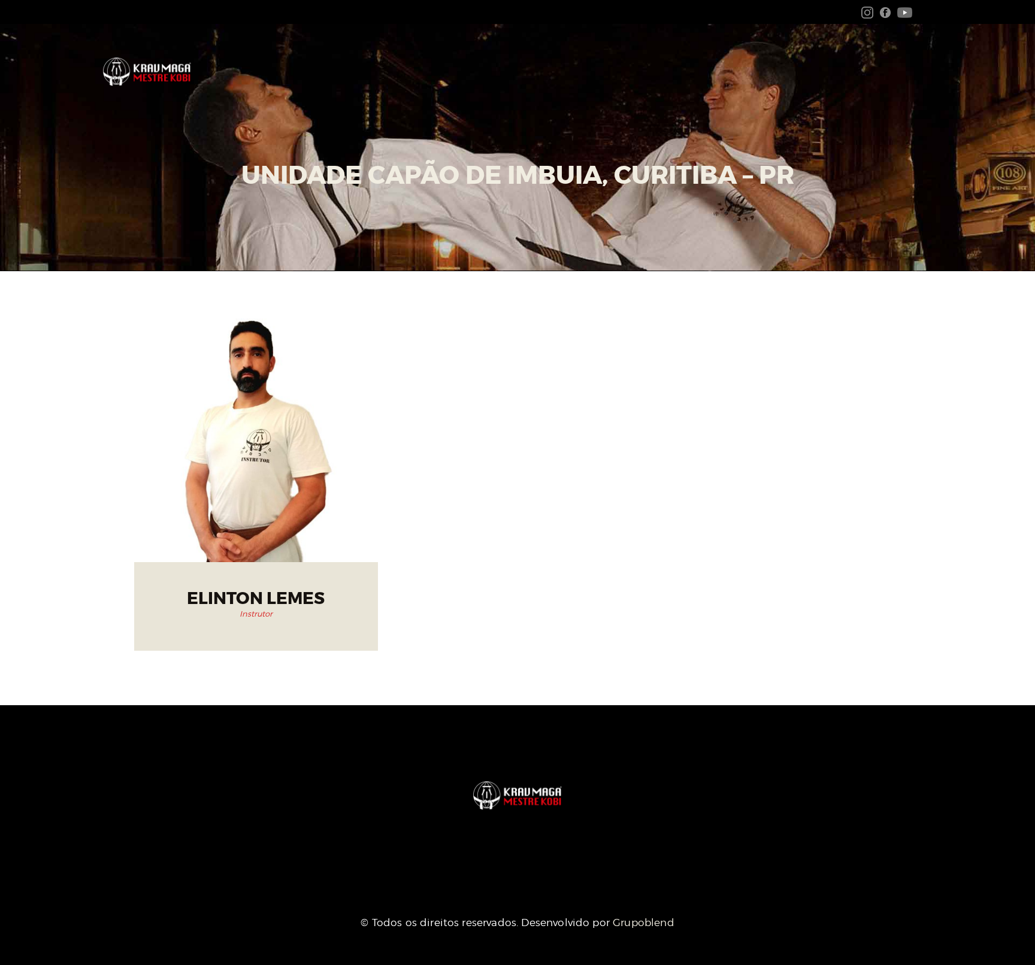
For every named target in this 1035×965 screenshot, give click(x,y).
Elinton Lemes (256, 599)
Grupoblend (643, 922)
